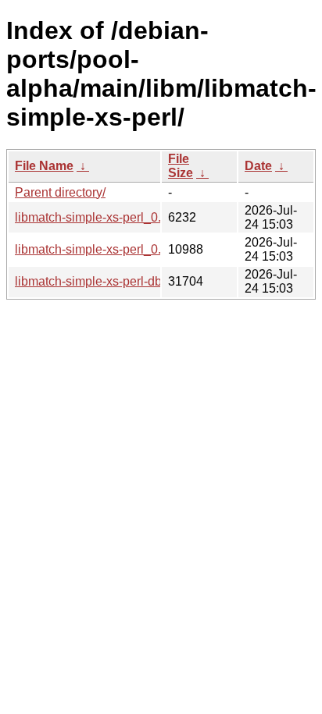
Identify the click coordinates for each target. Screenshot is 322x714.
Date (258, 165)
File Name (44, 165)
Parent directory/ (60, 192)
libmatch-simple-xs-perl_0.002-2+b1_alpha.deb (146, 249)
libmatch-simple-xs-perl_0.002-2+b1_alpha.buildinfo (159, 217)
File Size (180, 165)
